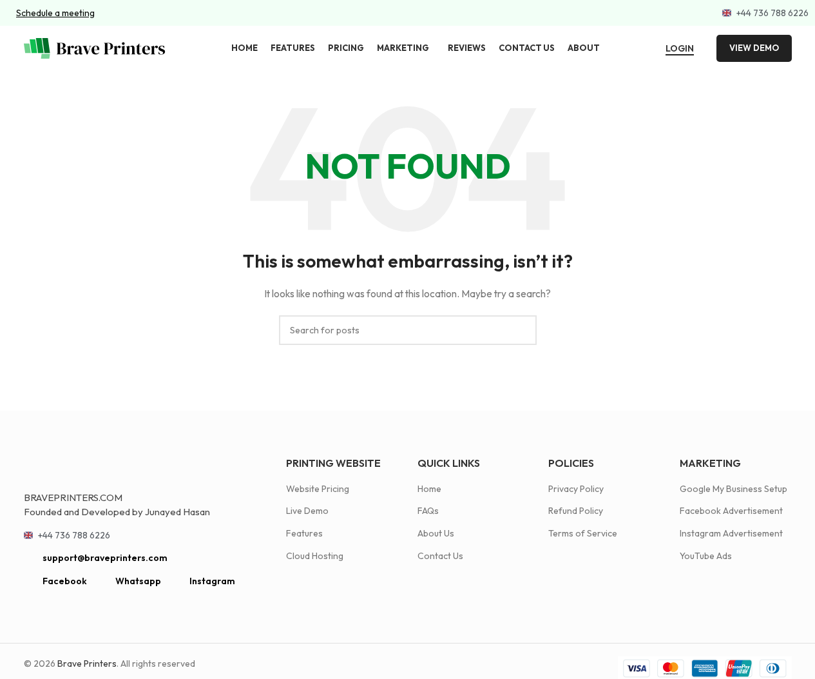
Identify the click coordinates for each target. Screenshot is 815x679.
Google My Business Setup (733, 489)
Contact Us (440, 556)
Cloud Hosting (314, 556)
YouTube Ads (706, 556)
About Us (435, 533)
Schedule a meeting (55, 13)
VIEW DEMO (754, 48)
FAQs (428, 511)
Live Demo (307, 511)
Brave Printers (87, 663)
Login (680, 48)
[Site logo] (95, 47)
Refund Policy (575, 511)
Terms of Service (582, 533)
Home (429, 489)
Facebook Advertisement (731, 511)
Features (304, 533)
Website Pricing (317, 489)
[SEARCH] (522, 330)
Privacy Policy (576, 489)
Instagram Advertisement (731, 533)
